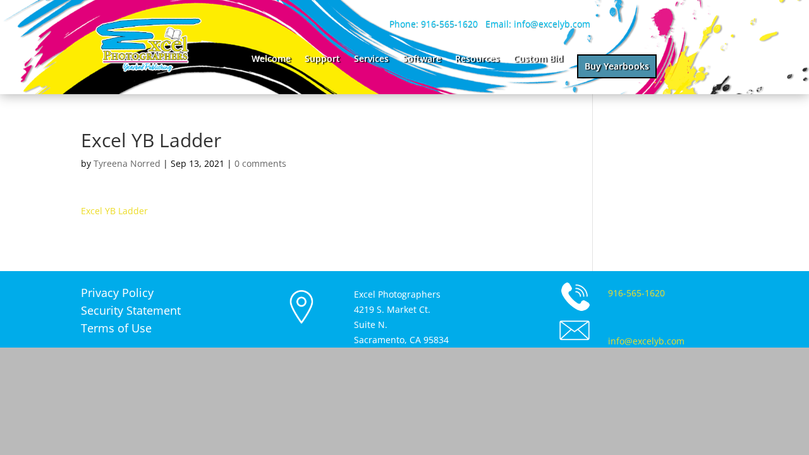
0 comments (260, 163)
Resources (477, 59)
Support (322, 59)
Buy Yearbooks (617, 66)
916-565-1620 (636, 293)
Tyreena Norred (127, 163)
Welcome (271, 59)
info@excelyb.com (646, 341)
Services (371, 59)
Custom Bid (538, 59)
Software (422, 59)
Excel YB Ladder (114, 211)
